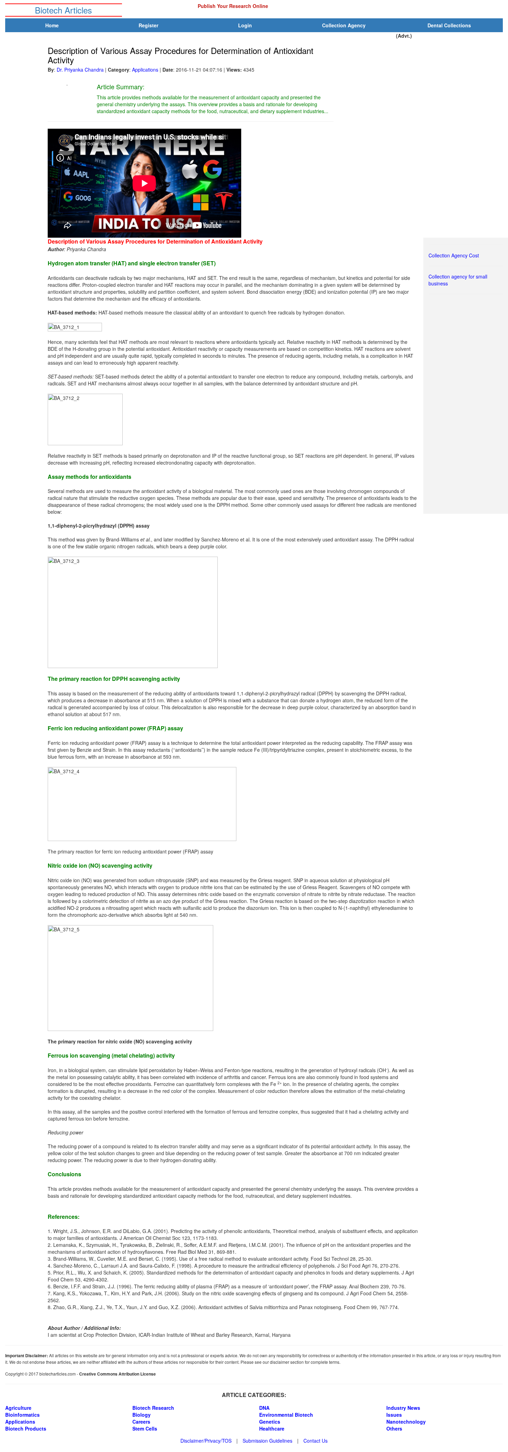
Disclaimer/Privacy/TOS (206, 1440)
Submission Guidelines (267, 1440)
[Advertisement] (469, 405)
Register (148, 25)
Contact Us (315, 1440)
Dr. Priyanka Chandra (80, 69)
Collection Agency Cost (454, 255)
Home (52, 25)
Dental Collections (449, 25)
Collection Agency (344, 25)
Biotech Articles (63, 10)
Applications (145, 69)
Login (245, 25)
